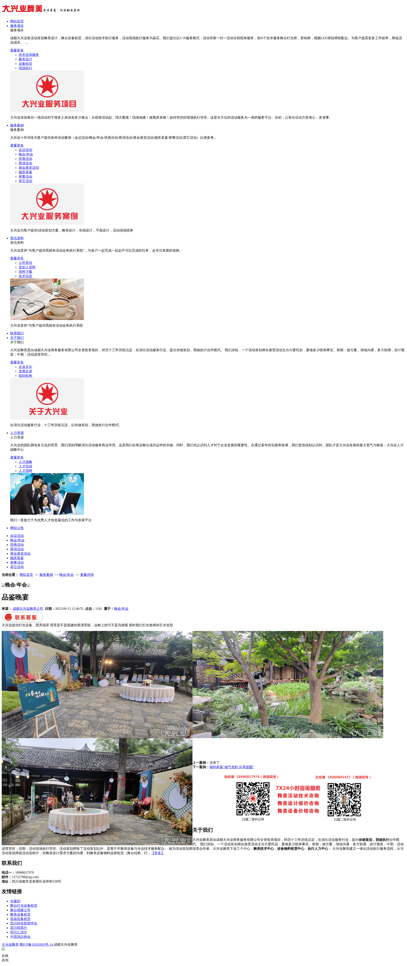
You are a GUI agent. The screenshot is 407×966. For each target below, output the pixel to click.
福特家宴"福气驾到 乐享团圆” (231, 767)
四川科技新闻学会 (23, 923)
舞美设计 (25, 59)
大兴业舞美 (10, 944)
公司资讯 (25, 263)
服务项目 (17, 26)
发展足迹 (25, 371)
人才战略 (25, 462)
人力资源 (17, 433)
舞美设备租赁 (20, 914)
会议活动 (25, 150)
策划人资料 (27, 267)
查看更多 (17, 50)
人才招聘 (25, 471)
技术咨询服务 (29, 55)
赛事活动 (25, 176)
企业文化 (25, 367)
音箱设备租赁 (20, 919)
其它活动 (25, 181)
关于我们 (17, 338)
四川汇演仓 (18, 932)
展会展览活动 (29, 167)
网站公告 (17, 528)
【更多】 (157, 853)
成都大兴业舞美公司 (28, 608)
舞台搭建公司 (20, 910)
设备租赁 (25, 63)
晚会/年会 (26, 154)
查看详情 (87, 575)
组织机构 (25, 375)
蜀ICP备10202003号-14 (37, 944)
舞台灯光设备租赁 (23, 905)
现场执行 (25, 68)
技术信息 (25, 276)
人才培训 (25, 466)
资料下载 (25, 271)
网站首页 (17, 21)
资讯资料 (17, 238)
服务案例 (17, 125)
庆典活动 (25, 159)
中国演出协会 (20, 936)
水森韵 (15, 901)
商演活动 (25, 163)
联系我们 (17, 333)
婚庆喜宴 (25, 172)
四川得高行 (18, 928)
